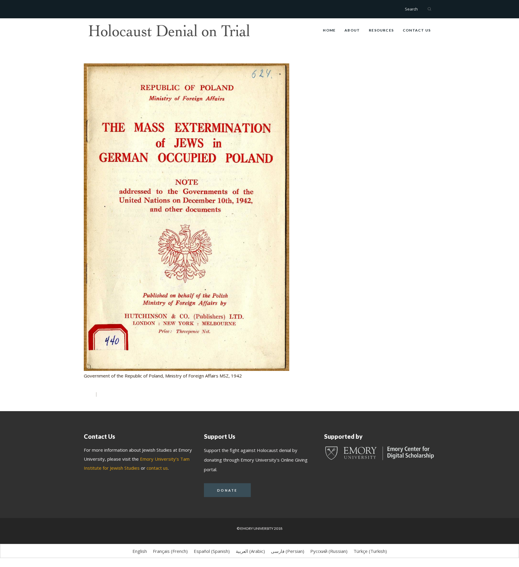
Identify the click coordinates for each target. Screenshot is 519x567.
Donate (227, 490)
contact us (157, 468)
